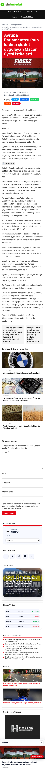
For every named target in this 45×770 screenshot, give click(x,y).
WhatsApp (34, 99)
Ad (4, 473)
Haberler (5, 25)
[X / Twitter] (12, 556)
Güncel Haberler (14, 12)
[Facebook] (6, 556)
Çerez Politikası (27, 17)
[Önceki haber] (33, 572)
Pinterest (16, 103)
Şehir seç (9, 536)
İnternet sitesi (8, 492)
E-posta (6, 483)
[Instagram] (18, 556)
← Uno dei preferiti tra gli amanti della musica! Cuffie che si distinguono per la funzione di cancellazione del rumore (13, 335)
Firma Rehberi (31, 12)
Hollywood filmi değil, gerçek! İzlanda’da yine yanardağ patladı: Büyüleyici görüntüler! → (34, 335)
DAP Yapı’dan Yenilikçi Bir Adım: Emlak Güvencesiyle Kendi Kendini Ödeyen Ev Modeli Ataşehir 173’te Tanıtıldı (21, 648)
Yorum (5, 452)
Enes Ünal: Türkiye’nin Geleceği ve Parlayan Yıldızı (23, 644)
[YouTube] (25, 556)
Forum (14, 17)
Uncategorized (15, 25)
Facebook (24, 99)
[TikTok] (31, 556)
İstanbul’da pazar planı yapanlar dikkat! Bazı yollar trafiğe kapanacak (22, 640)
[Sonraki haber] (38, 572)
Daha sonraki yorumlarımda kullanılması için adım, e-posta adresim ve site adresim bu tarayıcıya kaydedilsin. (21, 506)
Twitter (15, 99)
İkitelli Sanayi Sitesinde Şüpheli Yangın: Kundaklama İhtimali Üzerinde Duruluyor (23, 658)
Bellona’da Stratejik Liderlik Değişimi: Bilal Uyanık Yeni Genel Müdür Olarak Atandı (22, 653)
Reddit (8, 103)
